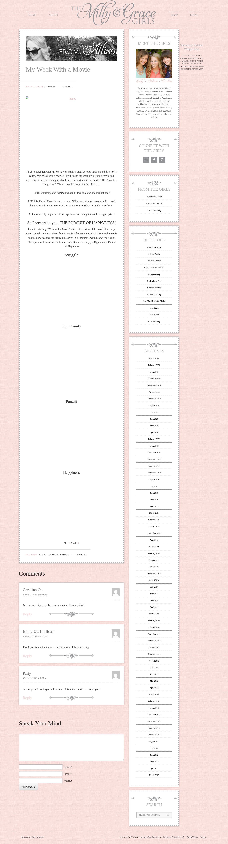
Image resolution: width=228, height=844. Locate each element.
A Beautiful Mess (154, 247)
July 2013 (154, 667)
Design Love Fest (154, 281)
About (53, 15)
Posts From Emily (154, 210)
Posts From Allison (154, 196)
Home (32, 15)
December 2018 (154, 533)
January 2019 (154, 526)
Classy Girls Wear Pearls (154, 267)
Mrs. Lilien (154, 307)
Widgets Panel (186, 66)
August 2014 (154, 580)
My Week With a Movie (59, 555)
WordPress (192, 836)
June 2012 (154, 754)
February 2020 (154, 439)
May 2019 (154, 499)
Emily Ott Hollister (38, 631)
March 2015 (154, 546)
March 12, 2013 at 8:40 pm (35, 636)
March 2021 (154, 358)
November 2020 (154, 385)
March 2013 (154, 694)
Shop (174, 15)
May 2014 (154, 600)
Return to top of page (32, 836)
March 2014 (154, 613)
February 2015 (154, 553)
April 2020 (154, 432)
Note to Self (154, 314)
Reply (27, 614)
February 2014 (154, 620)
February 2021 (154, 365)
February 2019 (154, 519)
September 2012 (154, 734)
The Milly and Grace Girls (114, 23)
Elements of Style (154, 287)
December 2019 (154, 452)
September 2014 (154, 573)
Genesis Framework (173, 836)
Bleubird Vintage (154, 260)
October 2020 (154, 392)
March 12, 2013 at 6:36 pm (35, 594)
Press (194, 15)
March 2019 (154, 512)
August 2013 (154, 660)
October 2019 (154, 465)
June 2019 (154, 492)
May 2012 (154, 761)
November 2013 (154, 640)
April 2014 (154, 607)
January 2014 (154, 627)
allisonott (49, 86)
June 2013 (154, 674)
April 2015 (154, 539)
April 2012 (154, 768)
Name (66, 767)
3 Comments (67, 86)
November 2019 (154, 459)
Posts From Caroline (154, 203)
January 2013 (154, 707)
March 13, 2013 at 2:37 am (35, 678)
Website (67, 780)
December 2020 (154, 378)
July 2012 (154, 748)
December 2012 (154, 714)
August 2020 (154, 405)
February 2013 (154, 701)
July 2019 (154, 486)
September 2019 (154, 472)
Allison (42, 555)
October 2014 (154, 566)
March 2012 (154, 775)
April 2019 (154, 506)
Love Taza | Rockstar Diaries (154, 301)
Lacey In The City (154, 294)
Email (66, 773)
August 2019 (154, 479)
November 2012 (154, 721)
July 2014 (154, 586)
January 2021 (154, 371)
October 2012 (154, 727)
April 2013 (154, 687)
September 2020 (154, 398)
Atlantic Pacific (154, 254)
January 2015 (154, 560)
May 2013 (154, 680)
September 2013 (154, 654)
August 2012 (154, 741)
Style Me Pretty (154, 321)
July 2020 (154, 412)
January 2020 (154, 445)
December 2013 (154, 633)
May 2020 (154, 425)
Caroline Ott (33, 589)
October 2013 (154, 647)
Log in (203, 836)
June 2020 (154, 418)
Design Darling (154, 274)
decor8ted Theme (150, 836)
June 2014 (154, 593)
